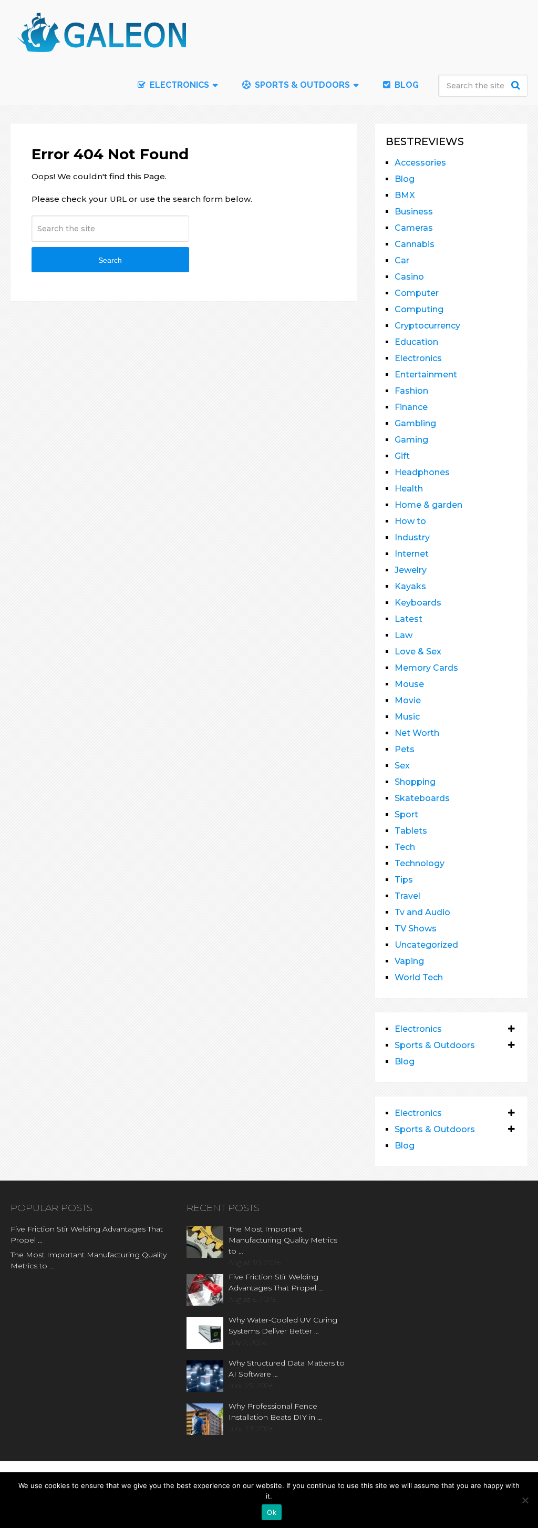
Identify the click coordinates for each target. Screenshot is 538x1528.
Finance (411, 407)
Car (402, 260)
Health (409, 489)
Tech (405, 847)
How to (410, 521)
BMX (405, 195)
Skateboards (422, 798)
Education (416, 342)
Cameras (414, 228)
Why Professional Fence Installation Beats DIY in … (275, 1411)
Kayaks (410, 586)
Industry (412, 537)
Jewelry (411, 570)
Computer (417, 293)
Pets (405, 749)
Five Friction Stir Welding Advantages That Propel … (87, 1234)
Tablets (411, 831)
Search (516, 85)
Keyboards (418, 603)
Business (414, 212)
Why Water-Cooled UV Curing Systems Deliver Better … (283, 1325)
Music (407, 717)
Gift (402, 456)
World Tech (419, 977)
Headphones (422, 472)
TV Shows (416, 929)
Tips (404, 880)
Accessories (420, 163)
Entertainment (426, 375)
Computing (419, 309)
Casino (409, 277)
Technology (419, 863)
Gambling (415, 423)
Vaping (409, 961)
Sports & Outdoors (301, 85)
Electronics (418, 358)
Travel (407, 896)
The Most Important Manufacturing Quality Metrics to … (89, 1260)
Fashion (411, 391)
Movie (408, 700)
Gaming (411, 440)
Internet (412, 554)
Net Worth (417, 733)
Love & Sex (418, 652)
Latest (408, 619)
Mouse (409, 684)
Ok (271, 1512)
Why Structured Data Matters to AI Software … (287, 1368)
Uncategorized (426, 945)
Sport (406, 814)
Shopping (415, 782)
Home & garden (428, 505)
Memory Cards (426, 668)
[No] (525, 1500)
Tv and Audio (422, 912)
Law (403, 635)
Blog (405, 85)
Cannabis (414, 244)
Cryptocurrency (427, 326)
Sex (402, 766)
